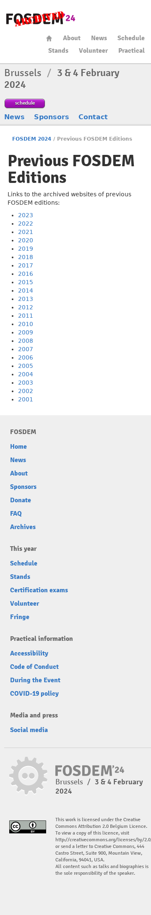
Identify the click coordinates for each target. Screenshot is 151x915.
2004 (25, 374)
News (99, 38)
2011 (25, 315)
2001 (25, 399)
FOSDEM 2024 (31, 139)
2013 (25, 299)
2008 (25, 340)
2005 (25, 365)
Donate (20, 500)
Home (49, 38)
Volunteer (93, 50)
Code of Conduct (34, 667)
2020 (25, 240)
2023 (25, 215)
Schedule (131, 38)
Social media (29, 730)
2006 (25, 357)
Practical (131, 50)
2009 (25, 332)
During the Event (35, 680)
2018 (25, 257)
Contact (93, 117)
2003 (25, 382)
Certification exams (39, 590)
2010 (25, 324)
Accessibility (29, 653)
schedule (25, 103)
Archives (23, 527)
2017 (25, 265)
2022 (25, 223)
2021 (25, 232)
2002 (25, 391)
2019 (25, 248)
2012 (25, 307)
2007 (25, 349)
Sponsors (51, 117)
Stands (58, 50)
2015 (25, 282)
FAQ (16, 513)
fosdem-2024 (40, 19)
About (72, 38)
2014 (25, 290)
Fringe (19, 617)
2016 (25, 273)
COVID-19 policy (34, 693)
